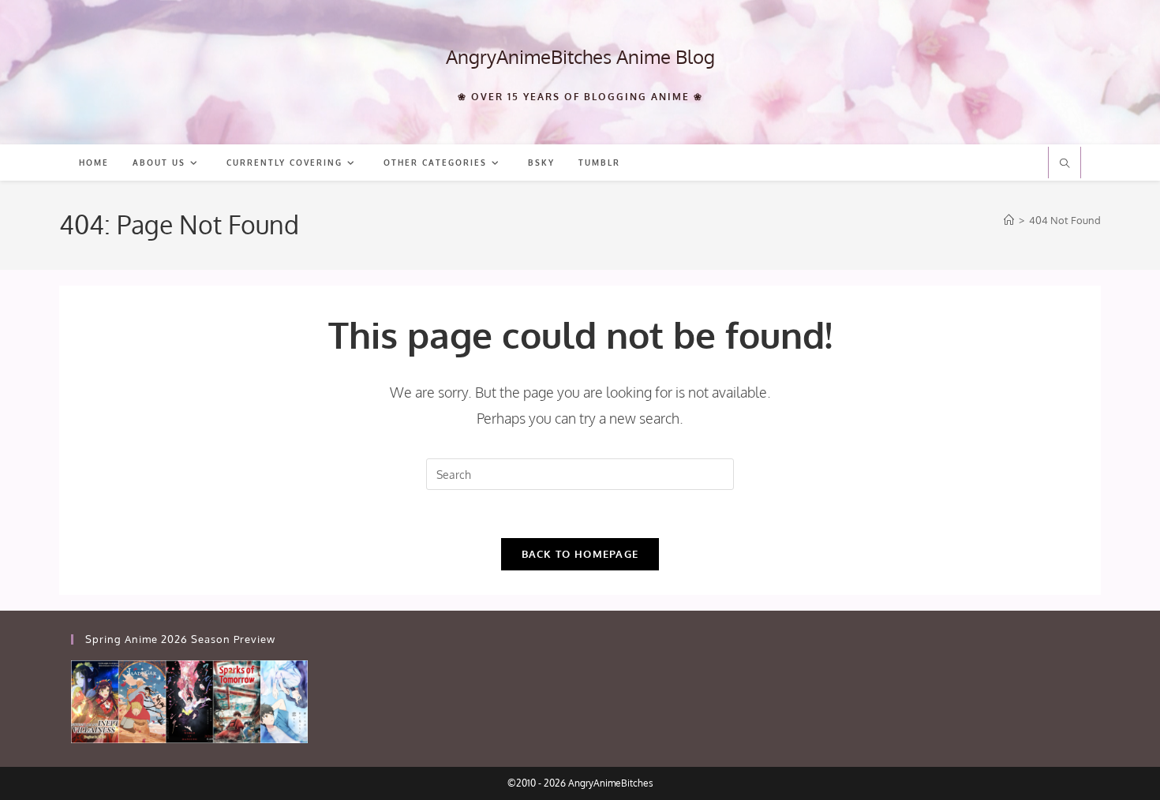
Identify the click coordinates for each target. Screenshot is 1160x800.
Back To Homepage (580, 554)
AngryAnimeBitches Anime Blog (580, 56)
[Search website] (1064, 164)
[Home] (1009, 220)
